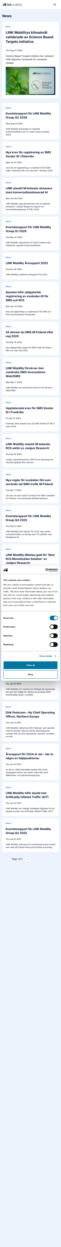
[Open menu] (54, 4)
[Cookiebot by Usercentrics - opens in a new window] (45, 570)
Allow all (30, 665)
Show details (45, 656)
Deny (30, 674)
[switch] (54, 626)
